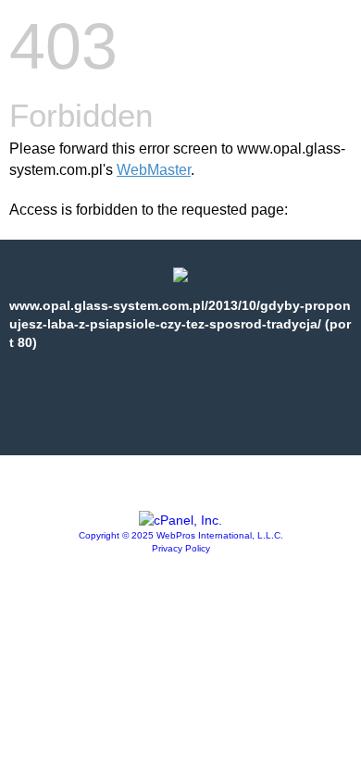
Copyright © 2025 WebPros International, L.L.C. (181, 535)
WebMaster (154, 170)
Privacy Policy (181, 548)
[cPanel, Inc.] (180, 520)
